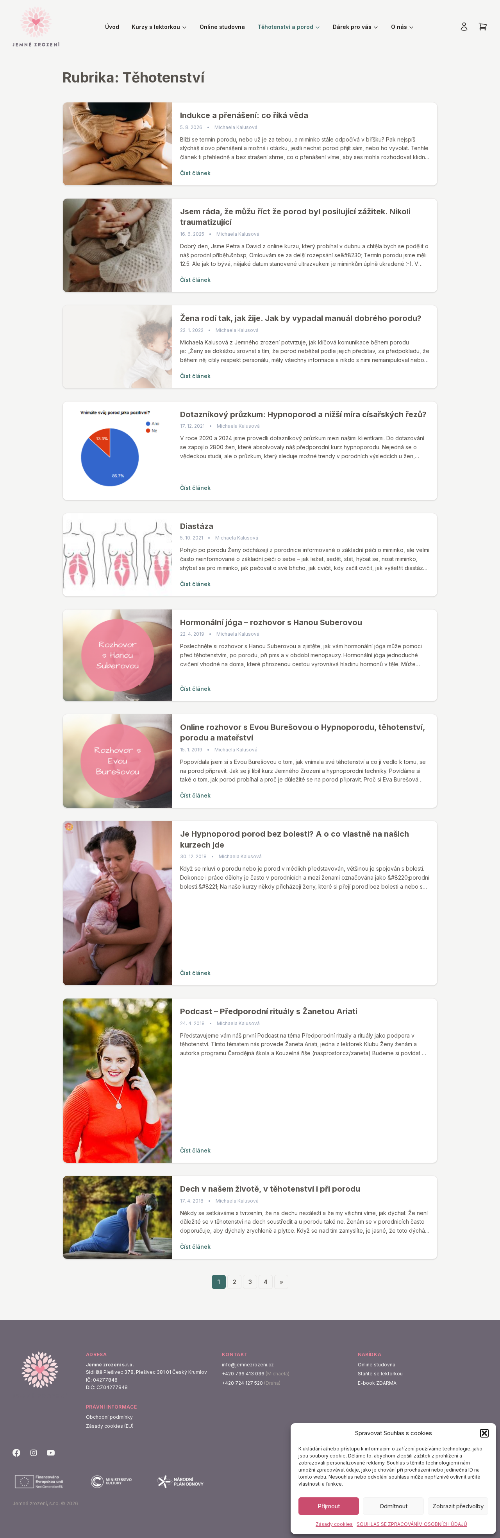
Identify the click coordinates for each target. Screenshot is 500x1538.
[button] (484, 1433)
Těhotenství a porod (285, 26)
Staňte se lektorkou (380, 1374)
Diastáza (196, 526)
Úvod (112, 26)
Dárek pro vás (352, 26)
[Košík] (483, 26)
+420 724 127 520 (242, 1383)
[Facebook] (16, 1453)
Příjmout (329, 1506)
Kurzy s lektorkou (156, 26)
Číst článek (195, 173)
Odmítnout (393, 1506)
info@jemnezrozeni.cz (248, 1365)
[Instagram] (34, 1453)
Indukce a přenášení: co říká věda (244, 115)
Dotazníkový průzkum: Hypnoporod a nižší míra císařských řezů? (303, 414)
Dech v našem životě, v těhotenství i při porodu (270, 1189)
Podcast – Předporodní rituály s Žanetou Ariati (268, 1011)
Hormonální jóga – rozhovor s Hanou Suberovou (271, 622)
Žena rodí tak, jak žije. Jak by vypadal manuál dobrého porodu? (300, 318)
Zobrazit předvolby (458, 1506)
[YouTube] (51, 1453)
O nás (399, 26)
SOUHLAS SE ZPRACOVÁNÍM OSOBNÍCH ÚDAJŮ (412, 1524)
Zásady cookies (334, 1524)
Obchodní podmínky (109, 1417)
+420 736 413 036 (243, 1374)
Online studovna (222, 26)
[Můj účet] (464, 26)
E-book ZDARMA (377, 1383)
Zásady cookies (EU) (110, 1426)
